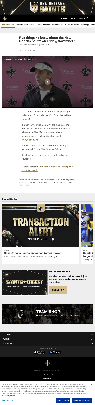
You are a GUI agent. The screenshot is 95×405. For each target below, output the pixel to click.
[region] (47, 393)
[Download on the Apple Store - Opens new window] (39, 353)
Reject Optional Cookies (81, 400)
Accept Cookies (63, 400)
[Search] (88, 18)
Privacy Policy (47, 374)
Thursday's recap (46, 155)
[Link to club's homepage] (4, 17)
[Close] (91, 384)
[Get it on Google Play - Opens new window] (55, 353)
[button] (47, 82)
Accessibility (47, 378)
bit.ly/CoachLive (29, 139)
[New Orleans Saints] (47, 363)
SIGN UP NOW (58, 290)
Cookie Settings (7, 400)
